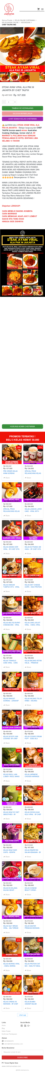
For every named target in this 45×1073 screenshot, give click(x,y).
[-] (21, 1025)
